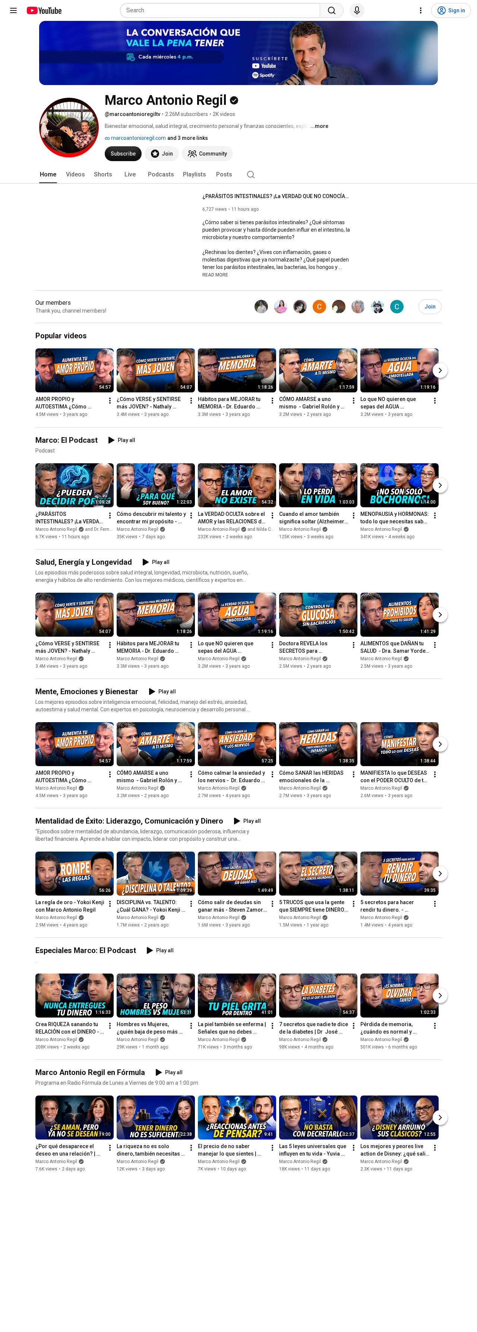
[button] (215, 274)
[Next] (440, 370)
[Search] (332, 10)
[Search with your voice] (357, 10)
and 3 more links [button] (187, 138)
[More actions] (109, 401)
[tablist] (238, 175)
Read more (215, 275)
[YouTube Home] (44, 10)
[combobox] (222, 10)
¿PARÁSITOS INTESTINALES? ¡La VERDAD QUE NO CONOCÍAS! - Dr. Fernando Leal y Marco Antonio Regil (277, 196)
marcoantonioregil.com (138, 138)
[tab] (48, 175)
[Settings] (420, 10)
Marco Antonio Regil (137, 529)
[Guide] (13, 10)
